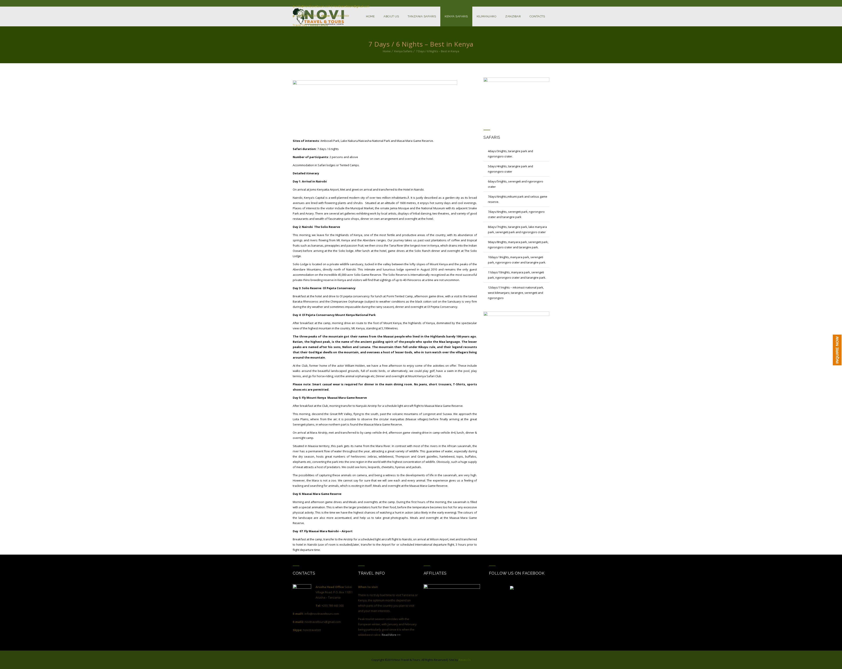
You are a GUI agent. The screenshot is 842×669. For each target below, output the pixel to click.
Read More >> (391, 635)
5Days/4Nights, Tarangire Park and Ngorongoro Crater (510, 168)
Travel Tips (300, 25)
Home (387, 51)
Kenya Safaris (403, 51)
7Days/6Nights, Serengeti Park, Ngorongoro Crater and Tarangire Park (516, 214)
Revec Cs (465, 660)
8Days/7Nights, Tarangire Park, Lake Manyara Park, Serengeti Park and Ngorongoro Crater (517, 229)
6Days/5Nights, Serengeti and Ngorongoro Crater (515, 184)
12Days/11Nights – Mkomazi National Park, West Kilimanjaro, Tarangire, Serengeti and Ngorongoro (516, 292)
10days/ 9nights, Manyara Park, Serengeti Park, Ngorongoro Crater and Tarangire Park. (517, 259)
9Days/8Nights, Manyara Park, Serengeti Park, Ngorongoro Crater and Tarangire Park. (518, 244)
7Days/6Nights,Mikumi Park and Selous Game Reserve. (517, 199)
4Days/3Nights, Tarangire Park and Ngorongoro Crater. (510, 153)
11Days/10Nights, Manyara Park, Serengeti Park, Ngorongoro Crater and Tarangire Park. (517, 275)
